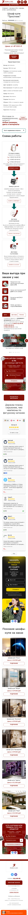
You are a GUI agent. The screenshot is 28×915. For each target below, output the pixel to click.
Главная (5, 8)
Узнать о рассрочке (14, 233)
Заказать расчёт (14, 57)
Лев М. (9, 478)
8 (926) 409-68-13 (15, 162)
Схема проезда (14, 892)
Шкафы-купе (13, 8)
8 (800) (14, 878)
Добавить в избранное (14, 896)
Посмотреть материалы (14, 397)
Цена (5, 314)
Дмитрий (10, 459)
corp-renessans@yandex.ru (14, 885)
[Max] (15, 621)
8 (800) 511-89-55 (15, 157)
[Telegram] (12, 621)
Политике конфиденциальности (14, 594)
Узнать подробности (23, 118)
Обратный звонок (14, 882)
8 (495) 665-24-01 (15, 159)
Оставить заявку (14, 168)
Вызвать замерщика (14, 200)
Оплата (21, 314)
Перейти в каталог (14, 264)
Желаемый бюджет (15, 375)
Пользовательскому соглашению (15, 595)
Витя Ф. (10, 535)
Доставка (14, 314)
